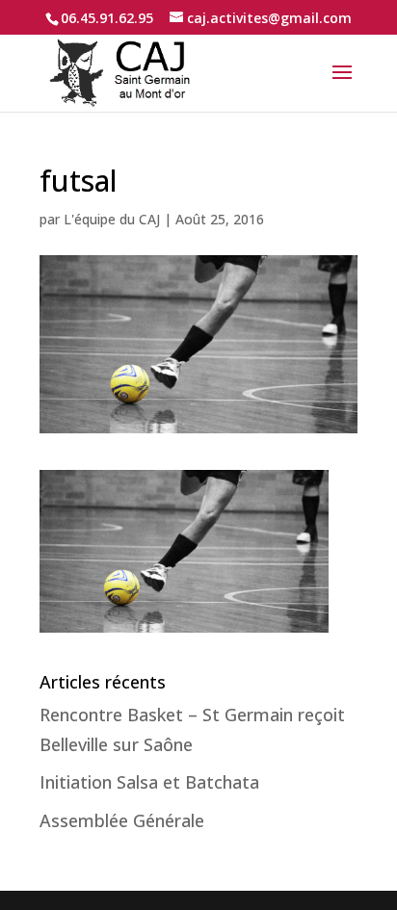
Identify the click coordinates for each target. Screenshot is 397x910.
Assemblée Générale (122, 820)
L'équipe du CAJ (112, 219)
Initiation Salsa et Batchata (149, 781)
